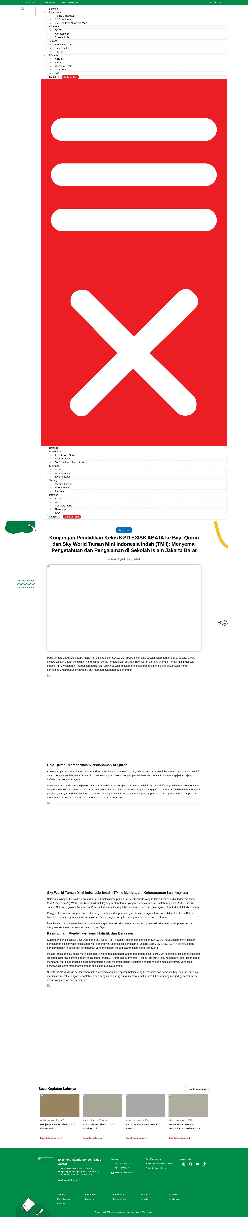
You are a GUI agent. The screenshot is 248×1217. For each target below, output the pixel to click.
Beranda (53, 9)
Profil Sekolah (62, 48)
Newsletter (60, 69)
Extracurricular (62, 37)
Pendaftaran (174, 1199)
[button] (134, 262)
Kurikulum (54, 26)
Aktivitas (59, 59)
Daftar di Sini (70, 77)
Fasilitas (59, 51)
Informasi (53, 55)
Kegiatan (124, 530)
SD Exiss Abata (63, 19)
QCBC (58, 30)
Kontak (52, 77)
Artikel (58, 62)
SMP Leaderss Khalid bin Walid (71, 23)
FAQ (57, 73)
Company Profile (63, 66)
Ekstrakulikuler (119, 1199)
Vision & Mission (63, 44)
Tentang (53, 41)
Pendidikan (55, 12)
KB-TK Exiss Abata (64, 16)
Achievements (62, 34)
